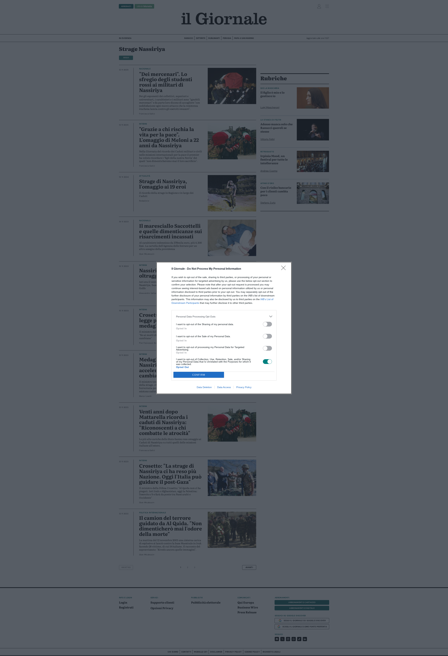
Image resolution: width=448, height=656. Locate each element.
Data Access (224, 387)
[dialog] (224, 328)
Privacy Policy (243, 387)
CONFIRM (198, 375)
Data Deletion (204, 387)
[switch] (267, 324)
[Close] (284, 269)
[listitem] (224, 316)
